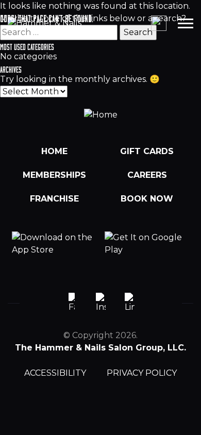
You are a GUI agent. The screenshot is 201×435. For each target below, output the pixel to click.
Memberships (54, 175)
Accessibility (55, 373)
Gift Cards (147, 151)
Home (54, 151)
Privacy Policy (142, 373)
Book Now (147, 199)
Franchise (54, 199)
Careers (147, 175)
